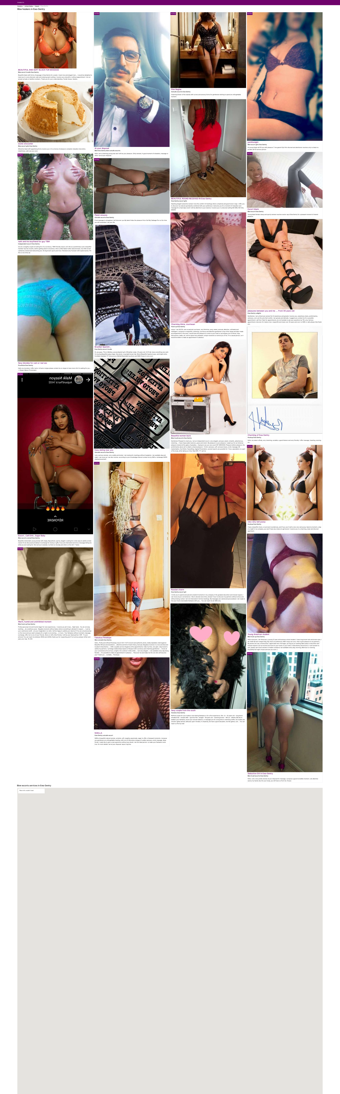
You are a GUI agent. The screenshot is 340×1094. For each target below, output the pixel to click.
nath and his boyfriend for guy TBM (34, 241)
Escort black (253, 209)
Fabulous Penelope (103, 637)
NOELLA (98, 733)
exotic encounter (25, 144)
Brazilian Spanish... (103, 347)
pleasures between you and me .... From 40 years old (271, 311)
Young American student (258, 634)
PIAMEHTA (20, 2)
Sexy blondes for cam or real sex (32, 363)
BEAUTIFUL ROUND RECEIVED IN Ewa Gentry (191, 198)
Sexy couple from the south (183, 710)
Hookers (20, 6)
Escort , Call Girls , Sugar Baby (31, 535)
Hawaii (37, 6)
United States (29, 6)
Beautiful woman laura (181, 436)
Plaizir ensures (101, 215)
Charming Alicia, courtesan (183, 324)
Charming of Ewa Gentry (258, 435)
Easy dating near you (104, 450)
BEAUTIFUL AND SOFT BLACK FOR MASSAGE (38, 70)
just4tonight (253, 142)
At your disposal (102, 148)
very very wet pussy (257, 522)
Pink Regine (176, 89)
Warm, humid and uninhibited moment (34, 622)
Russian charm (177, 589)
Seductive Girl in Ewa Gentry (260, 773)
